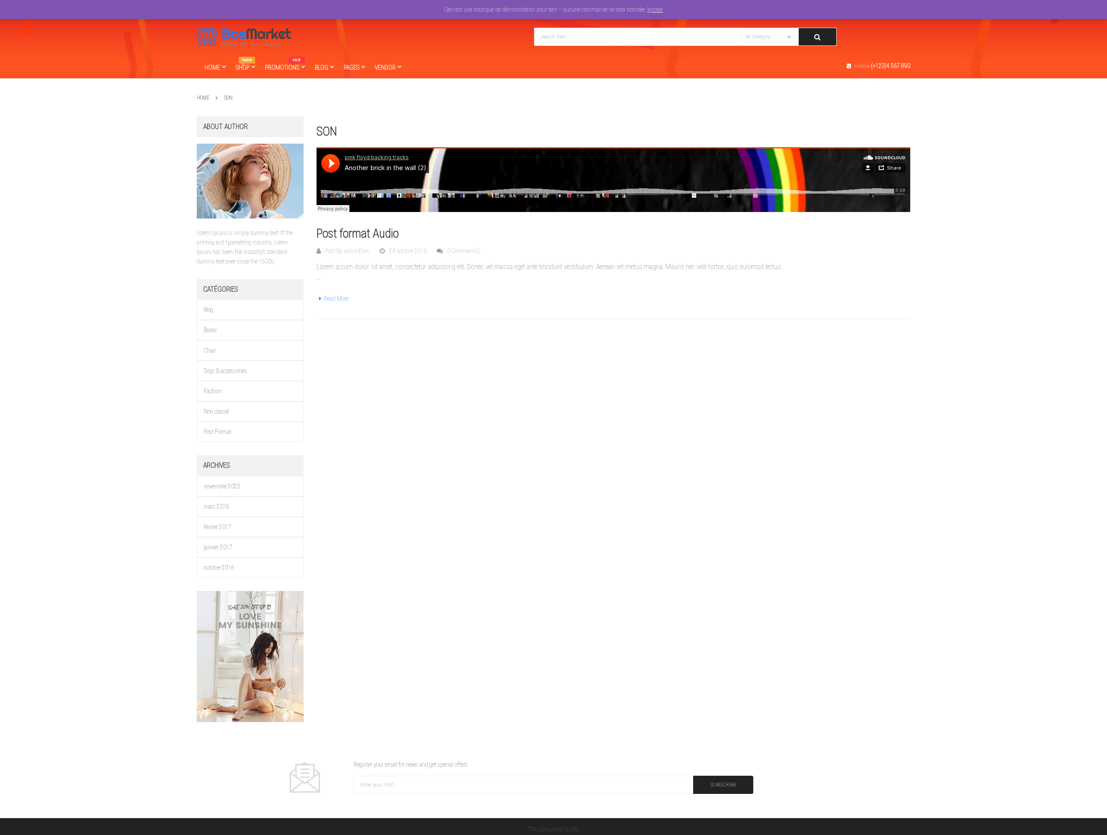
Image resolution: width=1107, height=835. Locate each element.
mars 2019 (216, 506)
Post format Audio (358, 233)
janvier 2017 (218, 547)
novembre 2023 (222, 486)
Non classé (216, 411)
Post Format (217, 431)
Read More (336, 298)
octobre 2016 (219, 567)
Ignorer (655, 9)
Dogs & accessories (225, 370)
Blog (208, 309)
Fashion (213, 391)
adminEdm (357, 250)
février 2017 (217, 526)
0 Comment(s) (463, 250)
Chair (210, 350)
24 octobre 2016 (408, 250)
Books (210, 330)
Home (203, 98)
